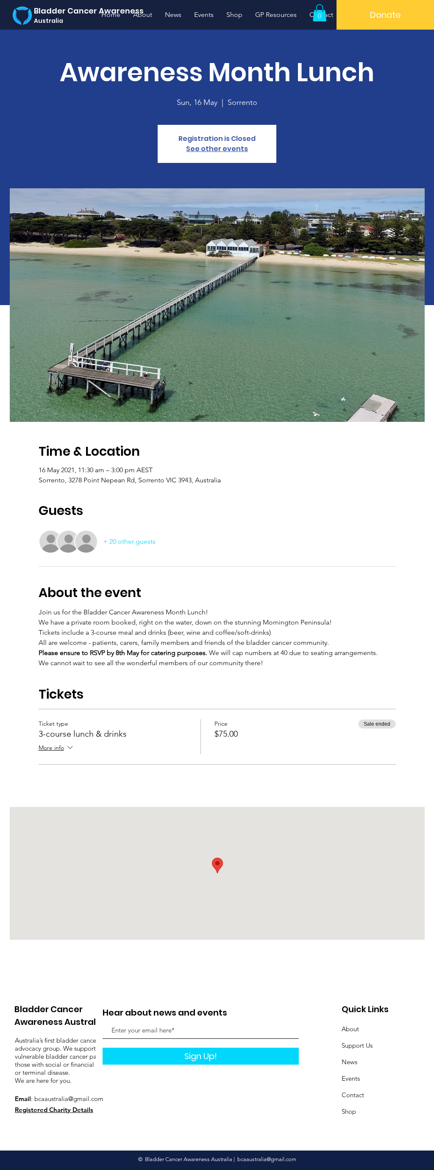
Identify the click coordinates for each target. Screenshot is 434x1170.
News (349, 1062)
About (350, 1029)
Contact (353, 1095)
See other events (217, 149)
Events (351, 1078)
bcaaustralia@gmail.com (68, 1099)
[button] (319, 13)
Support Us (357, 1045)
